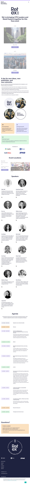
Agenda (2, 468)
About (2, 464)
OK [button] (25, 482)
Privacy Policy (15, 480)
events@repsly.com (6, 431)
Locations (2, 465)
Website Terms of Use (10, 480)
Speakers (2, 467)
